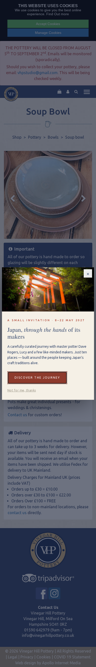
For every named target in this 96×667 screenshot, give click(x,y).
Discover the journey (37, 377)
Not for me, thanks (21, 390)
